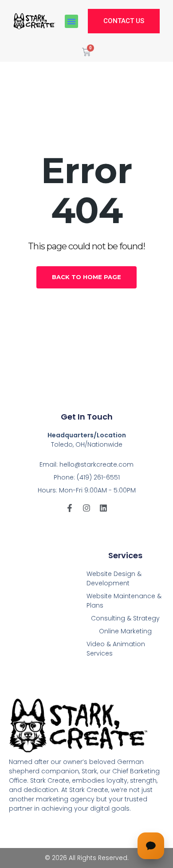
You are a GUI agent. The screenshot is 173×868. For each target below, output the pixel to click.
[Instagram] (86, 508)
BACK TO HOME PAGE (86, 276)
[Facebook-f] (70, 508)
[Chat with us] (151, 845)
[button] (71, 21)
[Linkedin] (103, 508)
